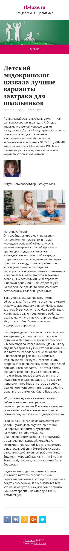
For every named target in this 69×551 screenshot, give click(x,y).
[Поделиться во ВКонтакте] (15, 519)
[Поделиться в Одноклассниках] (24, 519)
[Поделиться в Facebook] (7, 519)
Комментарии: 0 (35, 109)
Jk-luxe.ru (34, 7)
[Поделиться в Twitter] (42, 519)
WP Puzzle (40, 543)
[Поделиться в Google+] (33, 519)
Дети (20, 109)
